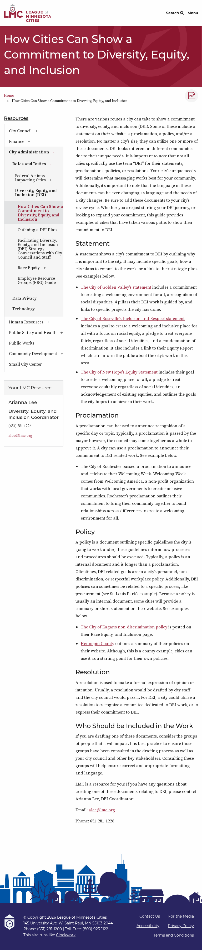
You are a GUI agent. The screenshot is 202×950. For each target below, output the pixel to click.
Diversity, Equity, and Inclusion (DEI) (39, 192)
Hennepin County (97, 643)
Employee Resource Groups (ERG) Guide (37, 280)
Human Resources (36, 322)
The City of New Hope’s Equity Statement (119, 372)
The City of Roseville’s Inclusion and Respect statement (133, 318)
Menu (193, 13)
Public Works (36, 343)
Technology (23, 309)
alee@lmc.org (102, 810)
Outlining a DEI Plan (37, 229)
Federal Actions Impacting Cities (39, 178)
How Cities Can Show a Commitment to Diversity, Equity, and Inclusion (40, 212)
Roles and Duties (37, 164)
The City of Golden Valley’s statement (116, 287)
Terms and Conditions (174, 935)
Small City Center (25, 364)
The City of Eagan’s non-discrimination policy (124, 627)
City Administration (36, 152)
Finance (32, 141)
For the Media (181, 916)
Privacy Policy (181, 925)
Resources (16, 118)
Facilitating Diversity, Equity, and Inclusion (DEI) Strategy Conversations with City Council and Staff (40, 248)
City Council (36, 131)
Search (172, 13)
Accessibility (148, 925)
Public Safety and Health (36, 332)
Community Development (36, 353)
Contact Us (149, 916)
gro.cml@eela (20, 435)
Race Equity (40, 267)
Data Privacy (24, 298)
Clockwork (65, 935)
